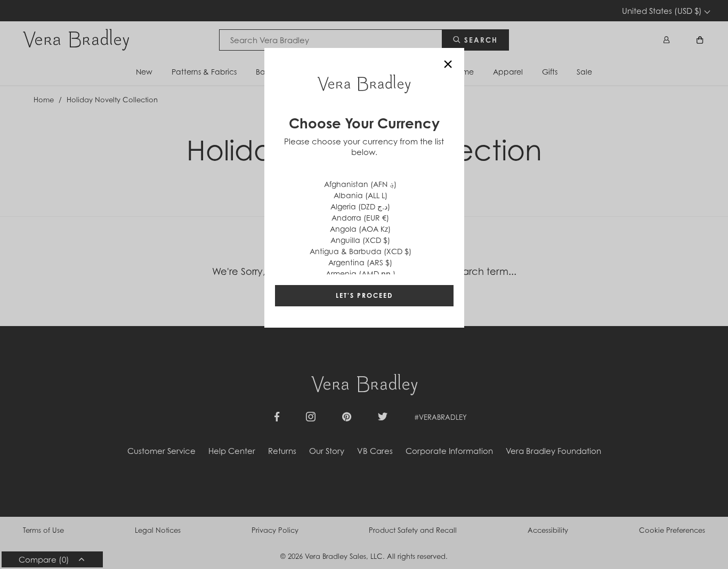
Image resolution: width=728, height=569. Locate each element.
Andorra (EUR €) (360, 217)
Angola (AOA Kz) (360, 228)
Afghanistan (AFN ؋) (360, 184)
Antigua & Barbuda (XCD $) (360, 251)
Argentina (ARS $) (360, 262)
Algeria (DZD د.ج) (360, 206)
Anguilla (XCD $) (360, 240)
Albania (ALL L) (360, 195)
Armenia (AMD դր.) (360, 273)
